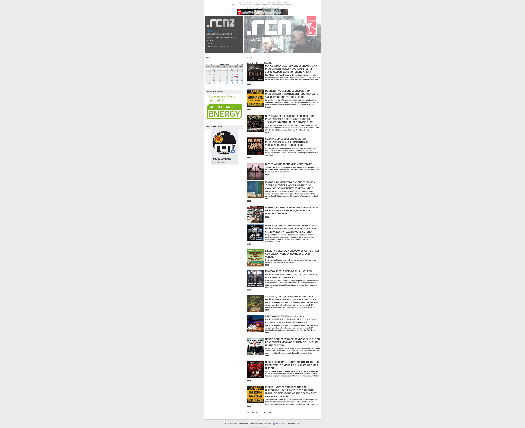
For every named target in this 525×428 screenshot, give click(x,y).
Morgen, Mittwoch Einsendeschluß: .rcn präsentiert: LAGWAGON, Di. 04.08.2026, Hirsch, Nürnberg (291, 210)
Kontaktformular (231, 423)
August (222, 64)
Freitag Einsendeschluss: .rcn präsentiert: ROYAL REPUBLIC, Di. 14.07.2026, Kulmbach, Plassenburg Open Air (291, 319)
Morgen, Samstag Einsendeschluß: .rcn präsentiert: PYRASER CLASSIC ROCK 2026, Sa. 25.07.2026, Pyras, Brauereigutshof (291, 229)
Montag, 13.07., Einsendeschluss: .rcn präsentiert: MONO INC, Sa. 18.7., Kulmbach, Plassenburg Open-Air (291, 274)
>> (242, 64)
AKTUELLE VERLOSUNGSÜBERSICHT (222, 37)
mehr (249, 84)
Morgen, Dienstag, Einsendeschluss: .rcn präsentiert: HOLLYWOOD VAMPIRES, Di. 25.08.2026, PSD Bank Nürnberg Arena (291, 69)
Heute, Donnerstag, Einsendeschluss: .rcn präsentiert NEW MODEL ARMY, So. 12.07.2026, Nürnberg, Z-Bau (292, 342)
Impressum (243, 423)
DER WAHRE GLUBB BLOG (217, 47)
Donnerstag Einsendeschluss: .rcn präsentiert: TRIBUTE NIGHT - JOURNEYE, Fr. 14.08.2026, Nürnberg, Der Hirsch (291, 94)
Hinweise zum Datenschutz (260, 423)
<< (206, 64)
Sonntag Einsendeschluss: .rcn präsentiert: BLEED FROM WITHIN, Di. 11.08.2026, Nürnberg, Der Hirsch (287, 142)
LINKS (209, 44)
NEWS (209, 31)
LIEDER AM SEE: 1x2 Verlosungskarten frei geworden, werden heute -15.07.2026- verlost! (292, 254)
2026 (227, 64)
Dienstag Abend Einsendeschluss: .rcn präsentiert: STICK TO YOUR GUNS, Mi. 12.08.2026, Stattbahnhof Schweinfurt (290, 119)
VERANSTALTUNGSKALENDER (219, 34)
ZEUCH (210, 40)
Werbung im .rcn (294, 423)
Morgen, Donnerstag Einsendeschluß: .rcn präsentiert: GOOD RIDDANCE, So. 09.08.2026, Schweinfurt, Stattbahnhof (290, 185)
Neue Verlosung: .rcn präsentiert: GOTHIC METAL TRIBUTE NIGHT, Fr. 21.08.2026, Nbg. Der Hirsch (292, 365)
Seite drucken (281, 423)
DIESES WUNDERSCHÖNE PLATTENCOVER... (289, 164)
